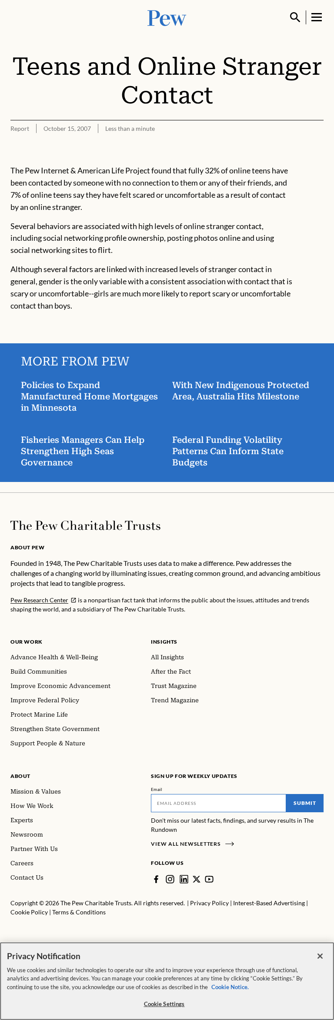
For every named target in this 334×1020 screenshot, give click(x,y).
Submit (305, 803)
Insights (164, 641)
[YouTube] (209, 879)
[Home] (85, 525)
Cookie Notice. (230, 986)
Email (157, 789)
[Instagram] (170, 879)
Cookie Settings (164, 1003)
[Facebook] (156, 879)
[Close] (320, 956)
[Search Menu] (295, 17)
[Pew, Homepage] (167, 17)
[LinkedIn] (184, 879)
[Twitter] (196, 879)
